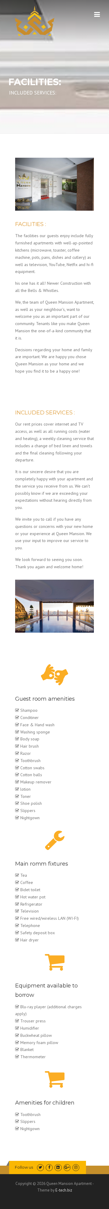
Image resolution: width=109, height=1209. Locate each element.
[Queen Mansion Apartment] (36, 20)
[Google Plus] (67, 1167)
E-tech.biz (63, 1190)
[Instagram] (75, 1167)
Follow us (24, 1167)
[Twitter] (40, 1167)
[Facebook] (49, 1167)
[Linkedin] (57, 1167)
